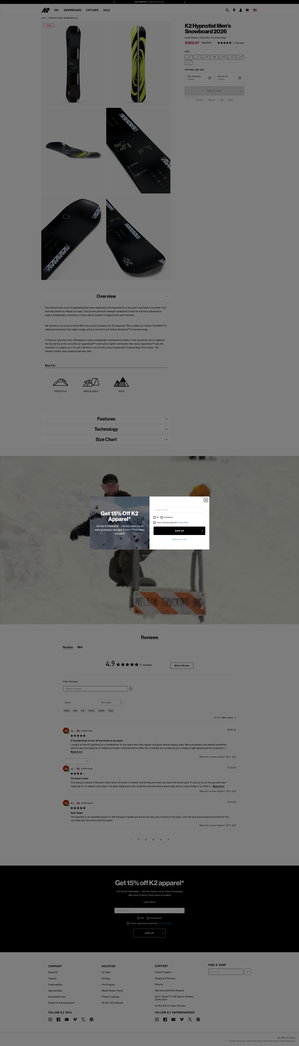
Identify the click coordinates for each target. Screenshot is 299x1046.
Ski (158, 517)
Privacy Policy (182, 522)
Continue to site (179, 539)
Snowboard (168, 517)
